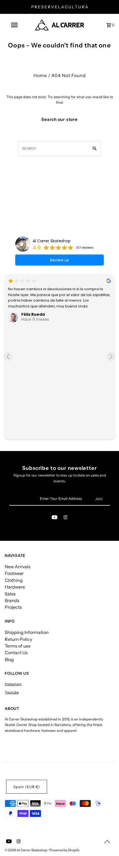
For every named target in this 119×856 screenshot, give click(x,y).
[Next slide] (111, 356)
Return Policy (18, 639)
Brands (12, 600)
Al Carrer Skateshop (52, 241)
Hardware (15, 587)
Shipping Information (27, 632)
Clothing (14, 580)
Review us (59, 260)
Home (40, 75)
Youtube (12, 692)
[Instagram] (66, 518)
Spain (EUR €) (26, 787)
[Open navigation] (15, 25)
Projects (13, 607)
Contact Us (16, 652)
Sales (10, 594)
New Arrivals (17, 566)
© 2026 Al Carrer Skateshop (26, 850)
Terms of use (17, 646)
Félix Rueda (33, 314)
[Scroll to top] (107, 841)
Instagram (13, 684)
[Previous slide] (8, 356)
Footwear (14, 573)
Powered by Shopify (64, 850)
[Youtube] (54, 518)
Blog (9, 659)
